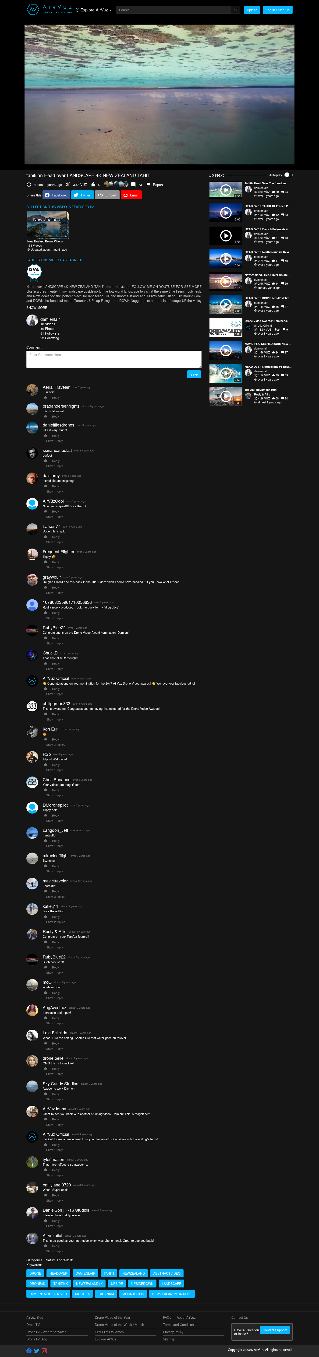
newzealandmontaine (172, 1293)
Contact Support (275, 1330)
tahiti (109, 1273)
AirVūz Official (263, 325)
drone (35, 1273)
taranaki (106, 1293)
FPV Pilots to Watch (109, 1331)
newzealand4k (89, 1283)
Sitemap (169, 1339)
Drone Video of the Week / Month (119, 1324)
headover (58, 1273)
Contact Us (239, 1317)
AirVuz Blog (34, 1317)
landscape (171, 1283)
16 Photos (47, 328)
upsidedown (142, 1283)
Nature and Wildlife (60, 1260)
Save (194, 374)
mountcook (133, 1293)
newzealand (133, 1273)
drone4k (37, 1283)
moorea (82, 1293)
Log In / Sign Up (278, 9)
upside (117, 1283)
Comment (34, 347)
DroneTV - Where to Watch (46, 1331)
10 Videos (47, 324)
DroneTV (33, 1324)
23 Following (49, 338)
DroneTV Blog (36, 1339)
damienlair (50, 319)
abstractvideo (167, 1273)
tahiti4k (60, 1283)
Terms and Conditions (179, 1324)
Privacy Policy (173, 1331)
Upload (252, 9)
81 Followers (49, 333)
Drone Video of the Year (112, 1317)
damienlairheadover (48, 1293)
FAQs (167, 1317)
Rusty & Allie (262, 394)
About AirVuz (186, 1317)
